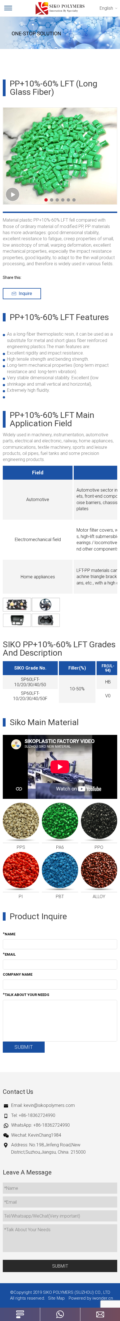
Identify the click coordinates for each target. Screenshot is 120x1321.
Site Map (56, 1298)
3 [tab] (57, 200)
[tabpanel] (60, 156)
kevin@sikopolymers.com (49, 1105)
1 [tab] (46, 200)
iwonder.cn (102, 1298)
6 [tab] (74, 200)
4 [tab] (62, 200)
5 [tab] (68, 200)
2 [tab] (51, 200)
